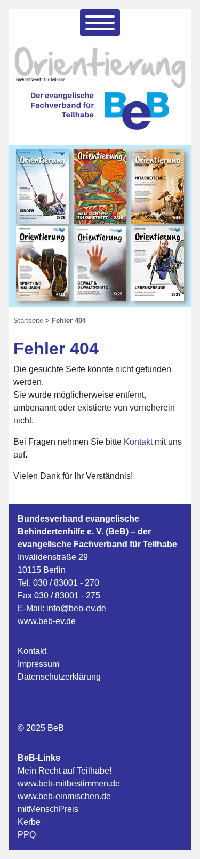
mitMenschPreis (48, 809)
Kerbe (29, 821)
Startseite (28, 321)
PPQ (27, 834)
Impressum (38, 663)
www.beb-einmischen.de (64, 796)
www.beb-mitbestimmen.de (69, 783)
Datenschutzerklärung (59, 676)
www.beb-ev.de (47, 621)
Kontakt (139, 441)
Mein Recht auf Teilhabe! (64, 770)
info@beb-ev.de (76, 608)
